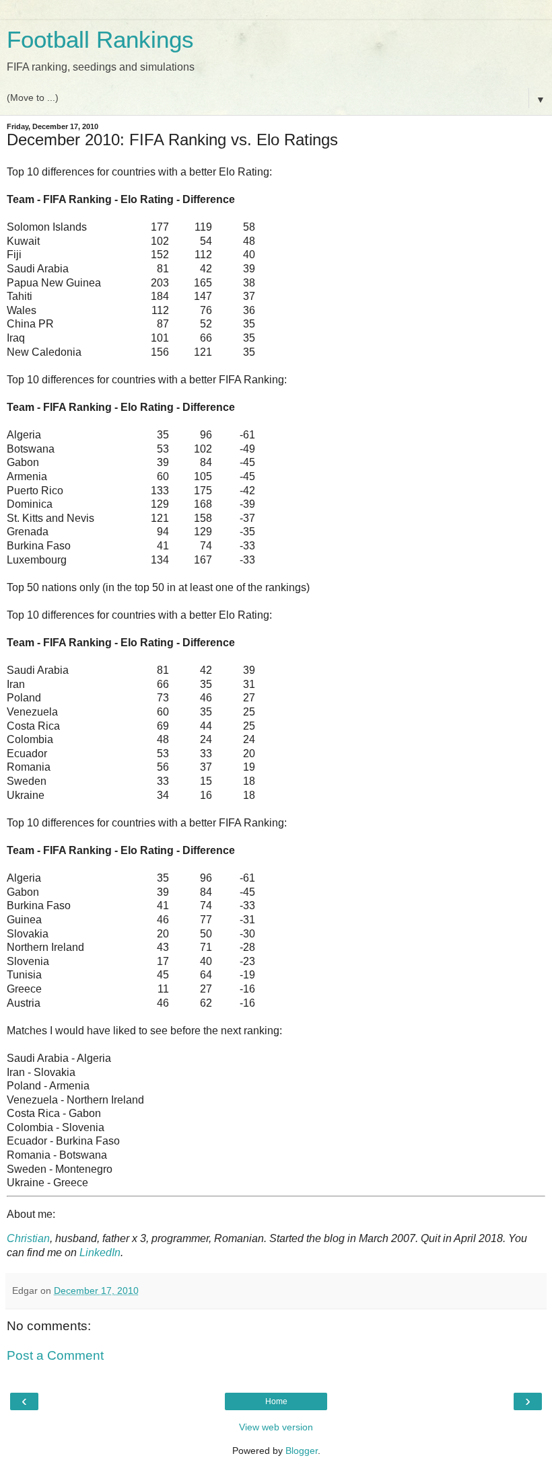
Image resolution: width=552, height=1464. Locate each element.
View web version (276, 1427)
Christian (28, 1238)
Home (276, 1401)
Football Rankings (100, 39)
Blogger (301, 1450)
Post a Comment (55, 1355)
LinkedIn (99, 1252)
